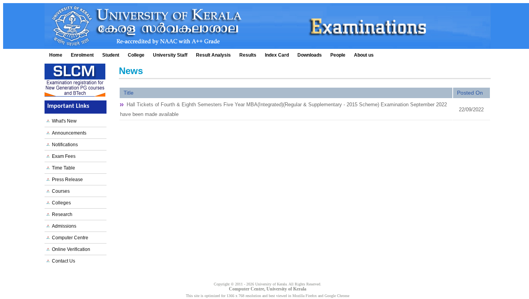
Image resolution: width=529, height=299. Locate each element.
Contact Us (62, 261)
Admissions (63, 226)
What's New (63, 121)
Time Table (62, 168)
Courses (60, 191)
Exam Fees (63, 156)
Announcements (68, 133)
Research (61, 214)
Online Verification (70, 249)
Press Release (66, 179)
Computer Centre (69, 237)
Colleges (60, 203)
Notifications (64, 144)
